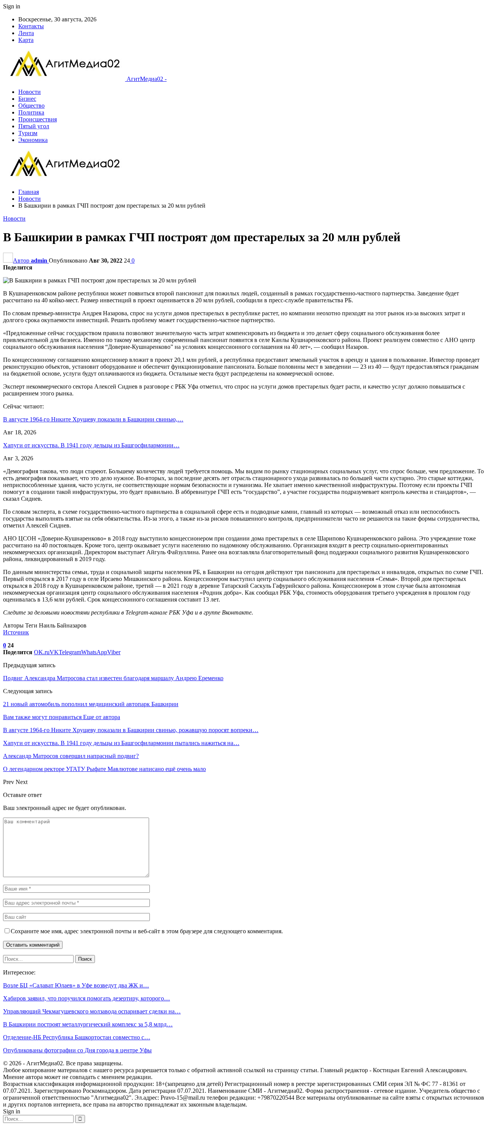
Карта (26, 40)
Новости (29, 92)
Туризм (27, 133)
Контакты (31, 26)
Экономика (33, 140)
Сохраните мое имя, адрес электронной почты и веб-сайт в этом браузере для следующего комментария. (147, 931)
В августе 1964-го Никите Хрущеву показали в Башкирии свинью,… (93, 419)
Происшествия (37, 119)
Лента (26, 33)
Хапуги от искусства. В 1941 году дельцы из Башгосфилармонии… (91, 445)
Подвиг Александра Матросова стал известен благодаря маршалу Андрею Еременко (113, 678)
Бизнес (27, 98)
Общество (31, 105)
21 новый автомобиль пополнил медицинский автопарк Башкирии (90, 704)
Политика (31, 112)
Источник (16, 632)
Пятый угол (33, 126)
